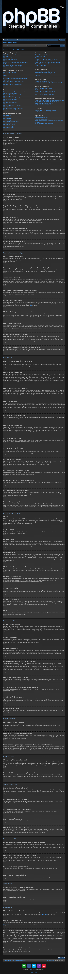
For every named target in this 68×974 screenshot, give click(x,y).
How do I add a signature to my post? (12, 94)
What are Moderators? (40, 56)
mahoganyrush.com (10, 39)
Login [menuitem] (62, 40)
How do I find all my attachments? (43, 112)
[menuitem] (59, 40)
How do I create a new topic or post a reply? (13, 91)
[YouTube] (44, 966)
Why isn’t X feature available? (42, 119)
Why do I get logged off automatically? (12, 65)
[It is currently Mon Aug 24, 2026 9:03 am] (46, 45)
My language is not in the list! (10, 80)
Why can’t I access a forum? (10, 100)
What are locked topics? (9, 126)
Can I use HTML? (7, 117)
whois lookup (41, 934)
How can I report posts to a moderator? (12, 105)
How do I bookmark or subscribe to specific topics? (47, 101)
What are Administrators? (41, 54)
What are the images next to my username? (13, 81)
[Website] (24, 966)
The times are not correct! (9, 77)
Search (5, 42)
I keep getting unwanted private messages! (45, 72)
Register (15, 42)
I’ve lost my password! (8, 63)
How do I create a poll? (8, 96)
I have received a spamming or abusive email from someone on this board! (49, 74)
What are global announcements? (11, 121)
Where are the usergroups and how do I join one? (46, 59)
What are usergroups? (40, 57)
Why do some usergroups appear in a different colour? (48, 62)
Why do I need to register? (9, 54)
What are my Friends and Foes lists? (43, 81)
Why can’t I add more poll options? (11, 97)
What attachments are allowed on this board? (45, 110)
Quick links (4, 40)
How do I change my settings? (10, 72)
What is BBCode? (7, 115)
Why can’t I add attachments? (10, 102)
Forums (20, 39)
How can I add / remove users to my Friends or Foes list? (48, 82)
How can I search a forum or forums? (43, 88)
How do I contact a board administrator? (44, 123)
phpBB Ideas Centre (8, 924)
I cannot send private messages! (42, 71)
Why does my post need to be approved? (13, 108)
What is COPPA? (7, 56)
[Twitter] (34, 966)
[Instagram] (39, 966)
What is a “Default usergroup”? (42, 63)
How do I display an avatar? (10, 83)
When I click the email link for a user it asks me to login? (17, 86)
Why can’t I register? (8, 57)
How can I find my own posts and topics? (44, 94)
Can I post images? (8, 120)
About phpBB (45, 914)
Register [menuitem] (64, 40)
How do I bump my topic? (9, 109)
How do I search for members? (42, 93)
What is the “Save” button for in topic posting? (14, 106)
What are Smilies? (7, 118)
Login (10, 42)
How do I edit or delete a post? (10, 93)
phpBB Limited (43, 912)
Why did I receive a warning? (10, 103)
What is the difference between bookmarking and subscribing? (49, 100)
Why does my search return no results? (44, 90)
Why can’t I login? (7, 60)
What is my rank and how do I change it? (13, 84)
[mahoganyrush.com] (34, 19)
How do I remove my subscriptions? (43, 104)
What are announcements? (9, 123)
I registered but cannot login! (10, 59)
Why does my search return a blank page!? (45, 91)
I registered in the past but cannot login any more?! (15, 62)
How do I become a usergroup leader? (44, 60)
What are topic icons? (8, 127)
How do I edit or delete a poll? (10, 99)
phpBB (30, 305)
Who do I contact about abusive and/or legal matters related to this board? (50, 121)
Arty (31, 970)
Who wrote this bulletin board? (42, 117)
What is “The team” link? (40, 65)
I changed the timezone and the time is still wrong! (15, 78)
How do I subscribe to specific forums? (44, 103)
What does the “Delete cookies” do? (11, 66)
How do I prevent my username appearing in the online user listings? (17, 74)
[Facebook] (29, 966)
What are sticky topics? (9, 124)
